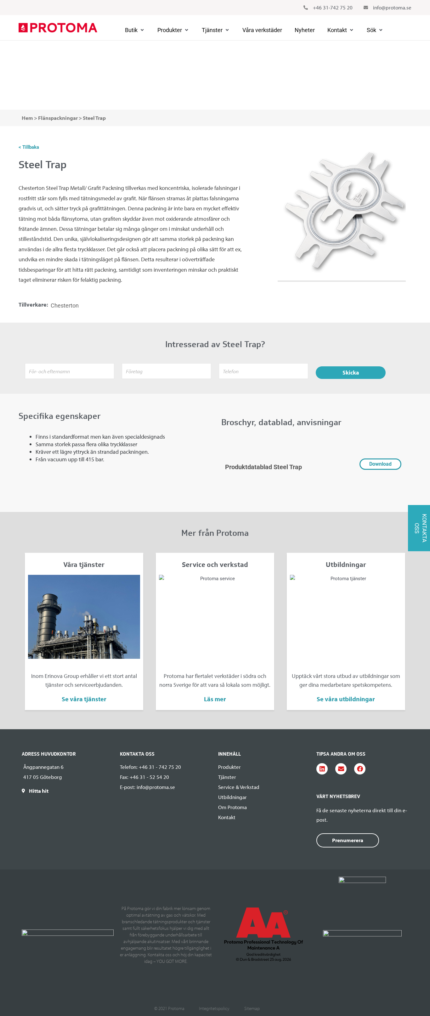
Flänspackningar (56, 69)
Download (380, 464)
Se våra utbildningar (346, 699)
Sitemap (252, 1008)
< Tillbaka (29, 147)
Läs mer (215, 699)
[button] (135, 30)
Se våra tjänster (84, 699)
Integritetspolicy (214, 1008)
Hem (27, 117)
